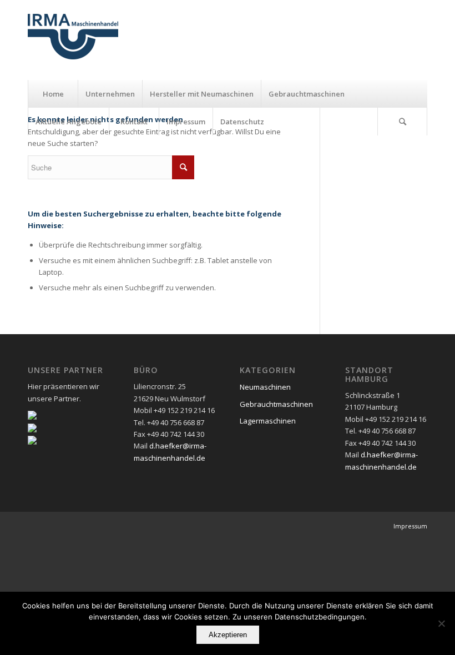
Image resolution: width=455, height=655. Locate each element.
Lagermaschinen (268, 421)
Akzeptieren (228, 635)
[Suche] (402, 121)
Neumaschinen (265, 387)
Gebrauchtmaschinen (276, 404)
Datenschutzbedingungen (320, 616)
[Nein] (441, 623)
